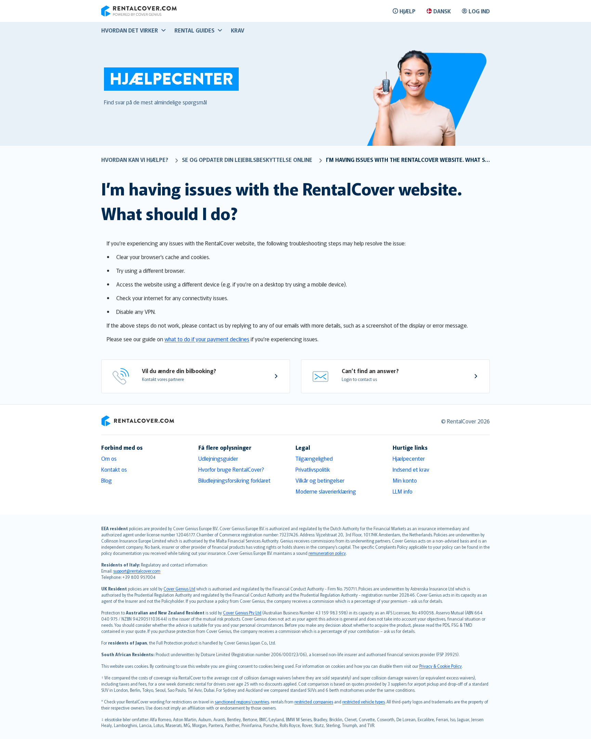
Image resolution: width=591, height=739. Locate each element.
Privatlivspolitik (313, 469)
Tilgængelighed (314, 458)
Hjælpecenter (409, 458)
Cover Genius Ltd (179, 588)
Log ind (479, 11)
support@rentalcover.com (136, 571)
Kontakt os (114, 469)
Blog (106, 480)
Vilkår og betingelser (320, 480)
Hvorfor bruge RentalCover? (231, 469)
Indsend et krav (411, 469)
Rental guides (194, 30)
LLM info (402, 491)
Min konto (405, 480)
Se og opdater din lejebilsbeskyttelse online (247, 159)
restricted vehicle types (363, 701)
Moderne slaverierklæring (326, 491)
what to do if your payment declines (207, 339)
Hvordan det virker (129, 30)
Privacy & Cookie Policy (440, 666)
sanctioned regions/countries (242, 701)
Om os (109, 458)
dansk (442, 11)
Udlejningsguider (218, 458)
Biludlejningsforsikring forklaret (234, 480)
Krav (237, 30)
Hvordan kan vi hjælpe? (134, 159)
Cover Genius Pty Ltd (242, 612)
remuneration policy (327, 553)
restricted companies (313, 701)
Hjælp (407, 11)
